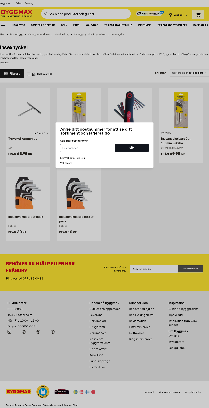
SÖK (131, 147)
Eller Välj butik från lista (72, 157)
